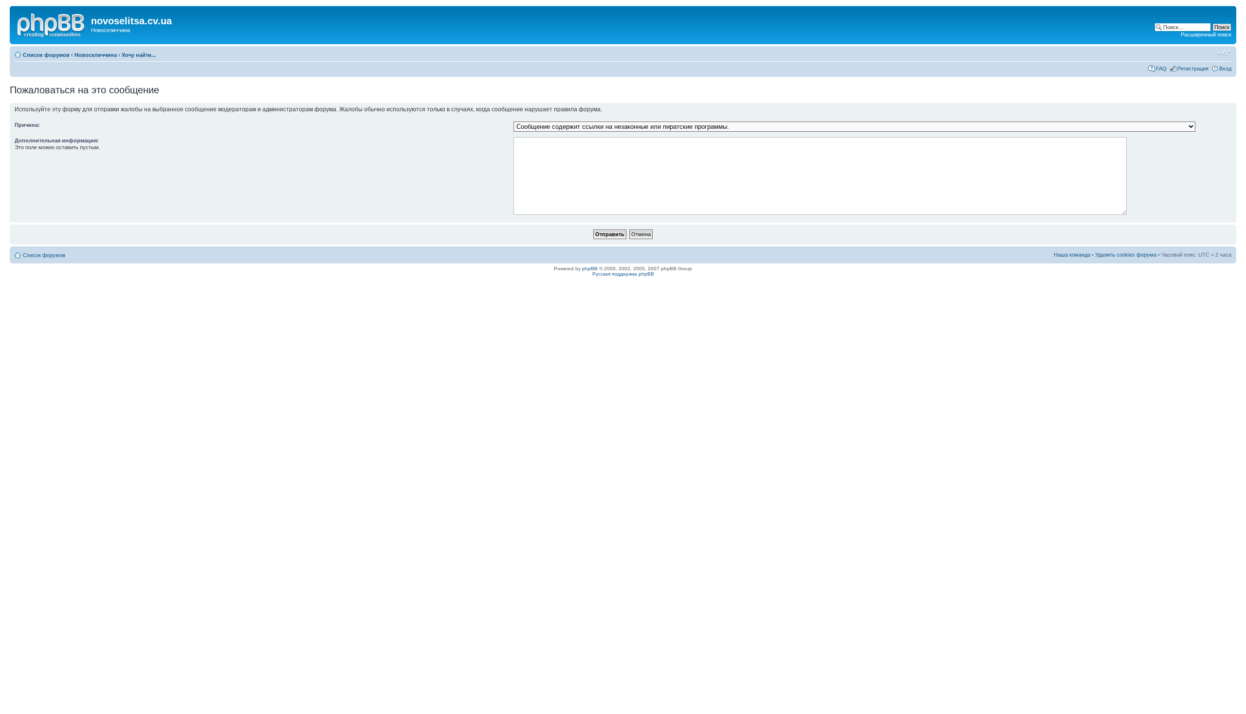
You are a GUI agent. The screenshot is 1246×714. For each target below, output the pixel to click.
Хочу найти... (139, 55)
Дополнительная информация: (57, 140)
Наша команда (1072, 255)
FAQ (1161, 68)
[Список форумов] (51, 23)
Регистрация (1193, 68)
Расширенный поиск (1206, 34)
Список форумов (46, 55)
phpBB (590, 268)
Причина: (27, 125)
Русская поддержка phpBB (623, 274)
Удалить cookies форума (1125, 255)
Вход (1225, 68)
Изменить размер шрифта (1224, 53)
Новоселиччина (95, 55)
